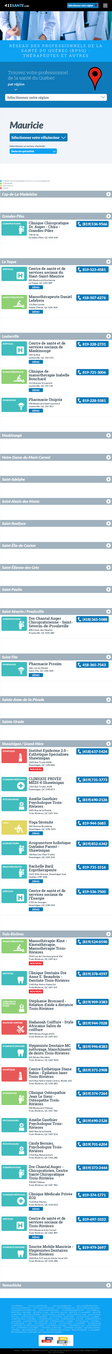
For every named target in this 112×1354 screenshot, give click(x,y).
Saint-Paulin (12, 589)
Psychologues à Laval (21, 1323)
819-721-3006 (94, 372)
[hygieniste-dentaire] (13, 1050)
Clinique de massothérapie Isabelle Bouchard (49, 375)
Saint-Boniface (14, 523)
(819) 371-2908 (95, 1070)
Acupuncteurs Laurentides (62, 1317)
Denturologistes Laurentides (24, 1332)
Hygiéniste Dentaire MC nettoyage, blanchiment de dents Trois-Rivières (50, 1049)
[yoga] (13, 827)
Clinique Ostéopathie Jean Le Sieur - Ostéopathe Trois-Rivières (47, 1098)
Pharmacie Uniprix (45, 399)
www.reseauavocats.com (73, 1310)
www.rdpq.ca (17, 1306)
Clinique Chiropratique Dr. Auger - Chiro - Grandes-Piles (49, 226)
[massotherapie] (13, 301)
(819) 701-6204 (95, 1144)
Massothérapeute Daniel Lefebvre (50, 298)
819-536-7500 (94, 892)
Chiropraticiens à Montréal (23, 1319)
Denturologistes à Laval (33, 1330)
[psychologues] (13, 803)
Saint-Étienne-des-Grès (20, 567)
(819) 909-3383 (95, 1002)
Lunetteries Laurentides (51, 1328)
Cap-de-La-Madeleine (19, 194)
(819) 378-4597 (95, 974)
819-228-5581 (94, 400)
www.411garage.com (66, 1308)
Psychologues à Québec (34, 1325)
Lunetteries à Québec (72, 1328)
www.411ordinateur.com (87, 1306)
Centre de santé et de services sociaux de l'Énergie (47, 894)
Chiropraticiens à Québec (61, 1321)
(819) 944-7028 (95, 1023)
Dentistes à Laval (41, 1312)
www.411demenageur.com (88, 1308)
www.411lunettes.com (38, 1306)
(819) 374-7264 (95, 1093)
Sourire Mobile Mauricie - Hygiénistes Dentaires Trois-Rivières (51, 1250)
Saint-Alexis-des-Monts (20, 501)
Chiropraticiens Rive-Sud (72, 1319)
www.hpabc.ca (93, 1310)
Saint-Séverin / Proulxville (23, 611)
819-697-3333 (94, 1219)
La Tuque (9, 261)
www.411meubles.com (62, 1306)
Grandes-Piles (13, 216)
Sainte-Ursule (13, 721)
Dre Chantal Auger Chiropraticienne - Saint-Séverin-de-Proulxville (51, 622)
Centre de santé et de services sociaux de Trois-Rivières (47, 1222)
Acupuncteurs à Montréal (54, 1314)
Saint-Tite (10, 657)
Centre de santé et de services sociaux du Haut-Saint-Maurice (47, 272)
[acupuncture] (13, 847)
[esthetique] (13, 755)
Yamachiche (11, 1285)
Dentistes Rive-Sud (59, 1312)
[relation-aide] (13, 1005)
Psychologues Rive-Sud (45, 1323)
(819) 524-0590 (95, 942)
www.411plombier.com (21, 1308)
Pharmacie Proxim (45, 663)
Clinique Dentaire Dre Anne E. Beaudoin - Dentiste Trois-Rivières (49, 976)
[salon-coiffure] (13, 1027)
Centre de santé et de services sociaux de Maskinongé (47, 347)
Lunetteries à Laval (76, 1325)
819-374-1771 (94, 1195)
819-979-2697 (94, 1247)
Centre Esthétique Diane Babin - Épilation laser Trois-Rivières (50, 1072)
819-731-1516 (94, 867)
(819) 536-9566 (95, 224)
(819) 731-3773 (95, 780)
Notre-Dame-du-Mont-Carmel (26, 457)
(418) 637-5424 (95, 751)
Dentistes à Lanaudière (79, 1312)
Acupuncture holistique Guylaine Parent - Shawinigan (50, 846)
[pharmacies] (13, 404)
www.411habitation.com (48, 1310)
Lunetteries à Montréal (56, 1325)
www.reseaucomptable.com (23, 1310)
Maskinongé (12, 435)
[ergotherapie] (13, 871)
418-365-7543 (94, 665)
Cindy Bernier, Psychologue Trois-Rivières (46, 1147)
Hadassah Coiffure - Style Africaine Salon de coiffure (51, 1026)
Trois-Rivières (13, 934)
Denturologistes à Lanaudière (85, 1330)
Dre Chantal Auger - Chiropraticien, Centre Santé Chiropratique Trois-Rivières (48, 1172)
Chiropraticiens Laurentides (35, 1321)
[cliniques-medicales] (13, 783)
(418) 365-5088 (95, 619)
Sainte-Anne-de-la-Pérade (23, 699)
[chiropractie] (13, 228)
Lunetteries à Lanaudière (27, 1328)
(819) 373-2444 (95, 1168)
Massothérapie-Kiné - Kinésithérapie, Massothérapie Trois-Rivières (48, 946)
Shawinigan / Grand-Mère (23, 743)
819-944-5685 (94, 823)
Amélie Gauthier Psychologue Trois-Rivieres (46, 802)
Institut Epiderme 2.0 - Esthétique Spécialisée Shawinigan (49, 754)
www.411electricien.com (44, 1308)
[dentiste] (13, 977)
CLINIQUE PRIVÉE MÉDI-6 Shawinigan (46, 780)
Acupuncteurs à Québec (88, 1317)
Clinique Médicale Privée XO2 (50, 1195)
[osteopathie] (13, 1097)
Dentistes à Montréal (21, 1312)
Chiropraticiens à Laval (48, 1319)
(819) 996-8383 (95, 1046)
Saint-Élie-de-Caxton (19, 545)
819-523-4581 (94, 269)
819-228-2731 (94, 344)
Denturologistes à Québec (50, 1332)
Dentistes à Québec (31, 1314)
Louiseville (10, 336)
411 (17, 5)
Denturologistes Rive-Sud (58, 1330)
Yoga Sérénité (41, 822)
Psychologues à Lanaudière (72, 1323)
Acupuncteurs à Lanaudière (34, 1317)
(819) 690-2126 (95, 800)
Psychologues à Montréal (87, 1321)
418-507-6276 (94, 298)
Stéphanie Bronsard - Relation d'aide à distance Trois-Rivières (51, 1004)
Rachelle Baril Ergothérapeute (43, 868)
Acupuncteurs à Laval (76, 1314)
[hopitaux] (13, 273)
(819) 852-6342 (95, 844)
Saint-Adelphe (13, 479)
